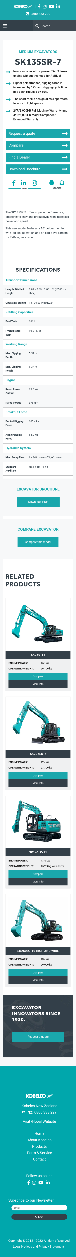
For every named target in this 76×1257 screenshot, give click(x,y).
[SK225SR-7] (38, 746)
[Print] (51, 184)
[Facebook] (39, 6)
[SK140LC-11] (38, 844)
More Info (38, 684)
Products (39, 1146)
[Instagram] (44, 6)
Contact (39, 1159)
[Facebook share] (13, 184)
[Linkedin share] (23, 184)
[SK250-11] (38, 647)
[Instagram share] (34, 184)
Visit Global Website (39, 1121)
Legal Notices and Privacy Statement (38, 1246)
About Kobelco (39, 1140)
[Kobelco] (39, 1096)
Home (39, 1133)
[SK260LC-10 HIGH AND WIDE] (38, 943)
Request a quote (38, 1036)
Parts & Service (39, 1153)
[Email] (62, 184)
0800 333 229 (40, 14)
